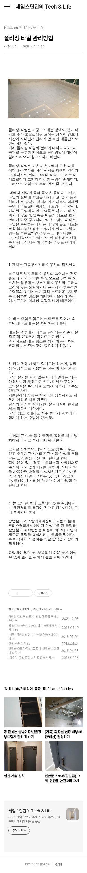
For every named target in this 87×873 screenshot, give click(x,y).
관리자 (58, 864)
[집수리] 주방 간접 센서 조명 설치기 (29, 657)
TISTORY (44, 864)
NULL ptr (14, 609)
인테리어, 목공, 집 (31, 609)
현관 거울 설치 (17, 643)
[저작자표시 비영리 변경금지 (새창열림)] (58, 593)
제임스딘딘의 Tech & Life (43, 6)
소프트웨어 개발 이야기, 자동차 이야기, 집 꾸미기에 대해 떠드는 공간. (34, 819)
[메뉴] (6, 6)
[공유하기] (22, 593)
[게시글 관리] (28, 593)
